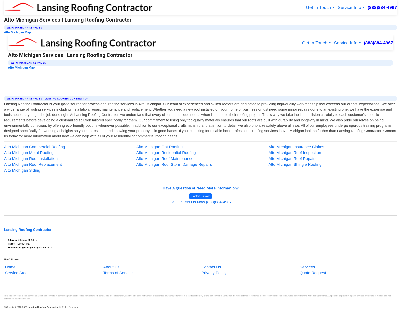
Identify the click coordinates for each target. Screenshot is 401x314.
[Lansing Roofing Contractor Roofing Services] (78, 7)
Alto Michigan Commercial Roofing (34, 147)
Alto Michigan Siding (22, 170)
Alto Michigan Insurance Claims (296, 147)
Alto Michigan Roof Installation (31, 158)
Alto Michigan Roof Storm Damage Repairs (174, 164)
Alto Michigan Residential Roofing (166, 152)
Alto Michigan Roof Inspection (294, 152)
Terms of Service (118, 273)
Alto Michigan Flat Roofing (159, 147)
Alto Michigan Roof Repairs (292, 158)
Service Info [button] (349, 7)
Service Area (16, 273)
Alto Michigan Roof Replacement (33, 164)
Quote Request (313, 273)
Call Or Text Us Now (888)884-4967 (200, 202)
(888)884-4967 (382, 7)
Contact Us (211, 267)
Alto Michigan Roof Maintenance (164, 158)
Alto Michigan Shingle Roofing (295, 164)
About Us (111, 267)
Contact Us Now (200, 196)
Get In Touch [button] (318, 7)
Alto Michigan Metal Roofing (29, 152)
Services (307, 267)
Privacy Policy (214, 273)
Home (10, 267)
